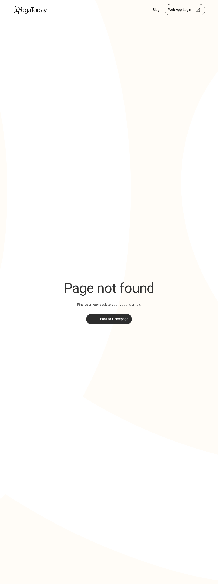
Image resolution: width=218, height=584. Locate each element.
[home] (30, 10)
